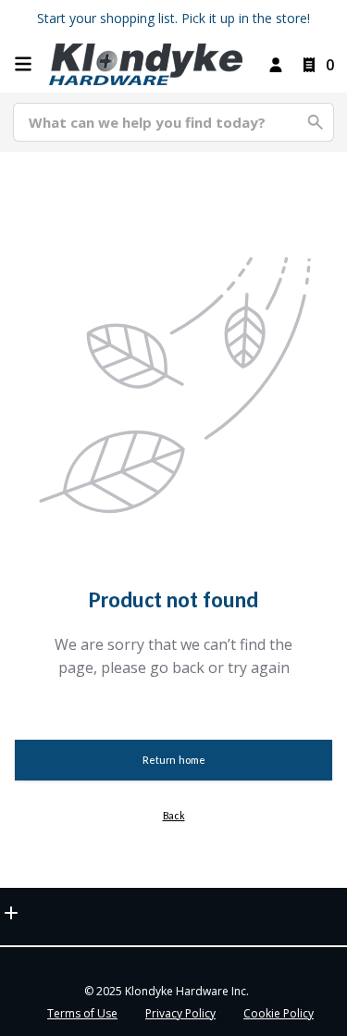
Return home (174, 760)
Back (174, 815)
